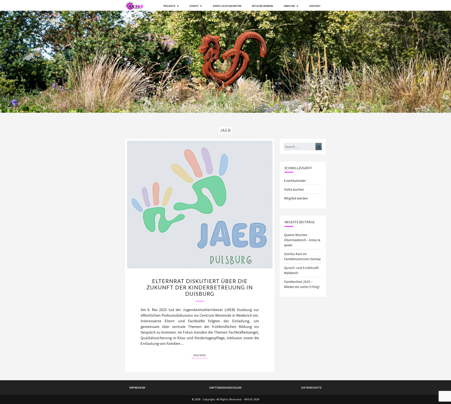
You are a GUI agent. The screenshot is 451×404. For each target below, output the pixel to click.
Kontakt (315, 6)
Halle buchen (294, 189)
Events (194, 6)
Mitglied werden (262, 6)
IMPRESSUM (137, 387)
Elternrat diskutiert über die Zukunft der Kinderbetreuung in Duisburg (200, 287)
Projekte (169, 6)
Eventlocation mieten (227, 6)
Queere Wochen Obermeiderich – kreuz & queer (302, 240)
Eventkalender (295, 180)
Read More (201, 355)
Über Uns (289, 6)
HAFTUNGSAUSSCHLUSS (225, 387)
